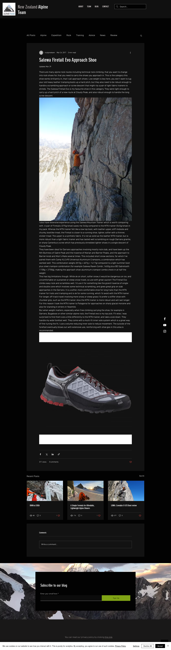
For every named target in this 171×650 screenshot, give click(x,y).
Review (113, 35)
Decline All (147, 646)
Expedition (56, 35)
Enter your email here (48, 593)
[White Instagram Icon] (165, 331)
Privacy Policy (120, 646)
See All (141, 476)
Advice (92, 35)
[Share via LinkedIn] (52, 454)
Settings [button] (136, 646)
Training (80, 35)
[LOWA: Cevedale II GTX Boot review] (126, 491)
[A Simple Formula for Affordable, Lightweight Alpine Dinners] (85, 491)
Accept (160, 646)
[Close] (167, 646)
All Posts (31, 35)
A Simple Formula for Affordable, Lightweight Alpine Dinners (82, 507)
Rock (68, 35)
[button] (141, 36)
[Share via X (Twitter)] (46, 454)
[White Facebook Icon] (165, 319)
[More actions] (130, 52)
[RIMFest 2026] (45, 491)
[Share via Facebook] (40, 454)
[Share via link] (59, 454)
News (102, 35)
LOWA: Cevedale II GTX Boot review (124, 505)
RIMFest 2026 (35, 505)
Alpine (43, 35)
